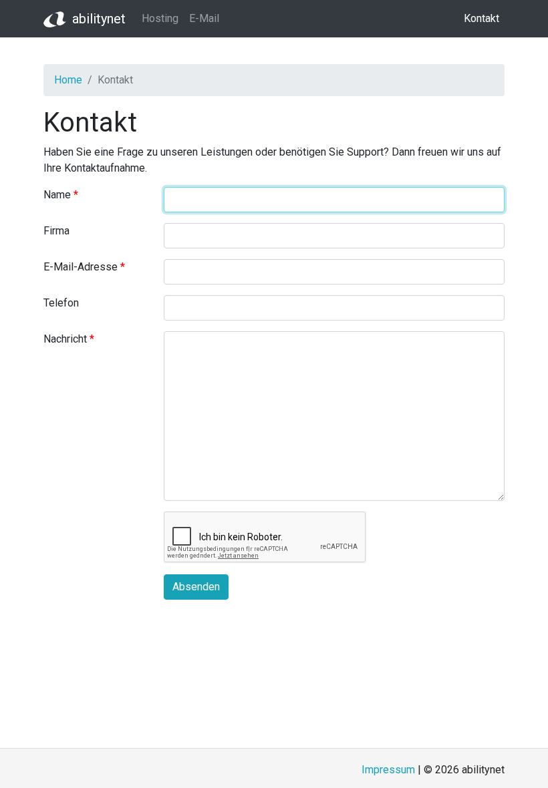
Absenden (196, 586)
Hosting (160, 18)
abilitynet (99, 19)
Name (57, 194)
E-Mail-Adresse (80, 266)
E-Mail (204, 18)
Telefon (61, 303)
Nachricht (65, 339)
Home (68, 79)
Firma (56, 230)
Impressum (388, 769)
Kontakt (481, 18)
